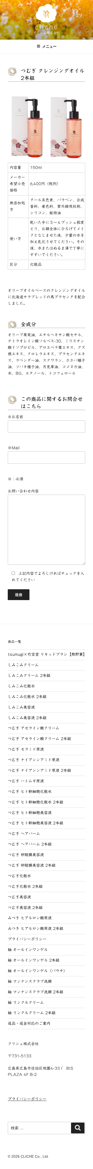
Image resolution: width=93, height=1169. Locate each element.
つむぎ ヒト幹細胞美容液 (30, 813)
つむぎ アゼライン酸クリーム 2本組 (39, 739)
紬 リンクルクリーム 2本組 (32, 1013)
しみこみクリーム (23, 665)
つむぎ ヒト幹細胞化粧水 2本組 (35, 802)
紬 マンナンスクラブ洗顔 (30, 981)
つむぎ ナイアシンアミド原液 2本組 (39, 770)
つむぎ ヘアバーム (24, 834)
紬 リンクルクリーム (26, 1002)
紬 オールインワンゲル (28, 950)
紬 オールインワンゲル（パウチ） (37, 971)
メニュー (49, 46)
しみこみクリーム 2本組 (29, 675)
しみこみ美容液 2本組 (27, 718)
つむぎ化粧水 (19, 876)
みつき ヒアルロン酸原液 (30, 918)
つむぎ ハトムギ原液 (26, 781)
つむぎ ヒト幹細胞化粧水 (30, 792)
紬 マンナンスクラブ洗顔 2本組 (35, 992)
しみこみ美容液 (21, 707)
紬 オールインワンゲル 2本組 (33, 960)
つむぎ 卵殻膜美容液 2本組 (32, 865)
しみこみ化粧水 (21, 686)
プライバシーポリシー (27, 939)
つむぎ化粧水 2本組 (25, 886)
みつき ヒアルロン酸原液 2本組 (35, 928)
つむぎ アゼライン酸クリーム (33, 728)
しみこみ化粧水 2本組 (27, 697)
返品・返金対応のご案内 (29, 1023)
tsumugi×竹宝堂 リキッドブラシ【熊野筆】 (47, 654)
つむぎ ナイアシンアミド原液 (33, 760)
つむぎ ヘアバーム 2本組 (30, 844)
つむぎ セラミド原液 (26, 749)
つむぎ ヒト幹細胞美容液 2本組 (35, 823)
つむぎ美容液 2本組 (25, 908)
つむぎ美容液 (19, 897)
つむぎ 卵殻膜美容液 (26, 855)
